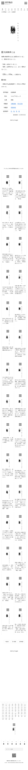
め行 (6, 714)
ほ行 (18, 711)
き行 (21, 8)
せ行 (18, 706)
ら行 (9, 12)
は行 (6, 711)
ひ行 (9, 711)
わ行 (12, 717)
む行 (3, 714)
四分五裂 (20, 103)
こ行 (6, 706)
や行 (12, 714)
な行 (15, 709)
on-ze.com (21, 762)
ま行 (21, 711)
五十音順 (14, 641)
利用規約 (20, 741)
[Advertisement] (14, 131)
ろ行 (9, 717)
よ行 (18, 714)
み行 (25, 711)
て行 (9, 709)
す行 (15, 706)
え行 (12, 8)
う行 (8, 8)
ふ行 (12, 711)
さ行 (9, 706)
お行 (15, 8)
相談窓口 (24, 741)
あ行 (2, 8)
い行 (5, 8)
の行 (3, 711)
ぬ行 (21, 709)
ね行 (25, 709)
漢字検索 (21, 641)
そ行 (21, 706)
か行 (18, 8)
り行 (25, 714)
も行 (9, 714)
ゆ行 (15, 714)
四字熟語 (9, 2)
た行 (25, 706)
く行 (24, 8)
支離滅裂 (13, 103)
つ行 (6, 709)
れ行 (6, 717)
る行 (3, 717)
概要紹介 (3, 741)
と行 (12, 709)
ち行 (3, 709)
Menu (25, 3)
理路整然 (13, 107)
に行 (18, 709)
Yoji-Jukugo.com (13, 762)
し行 (12, 706)
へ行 (15, 711)
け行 (3, 706)
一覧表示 (7, 641)
